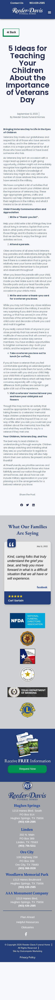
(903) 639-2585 (27, 821)
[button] (49, 12)
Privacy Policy (27, 957)
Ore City (27, 852)
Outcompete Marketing (31, 951)
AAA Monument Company (27, 893)
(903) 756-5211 (27, 845)
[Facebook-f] (26, 934)
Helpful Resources (27, 922)
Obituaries (27, 927)
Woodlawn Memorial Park (27, 874)
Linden (27, 829)
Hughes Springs (27, 805)
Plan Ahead (27, 917)
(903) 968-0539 (27, 868)
